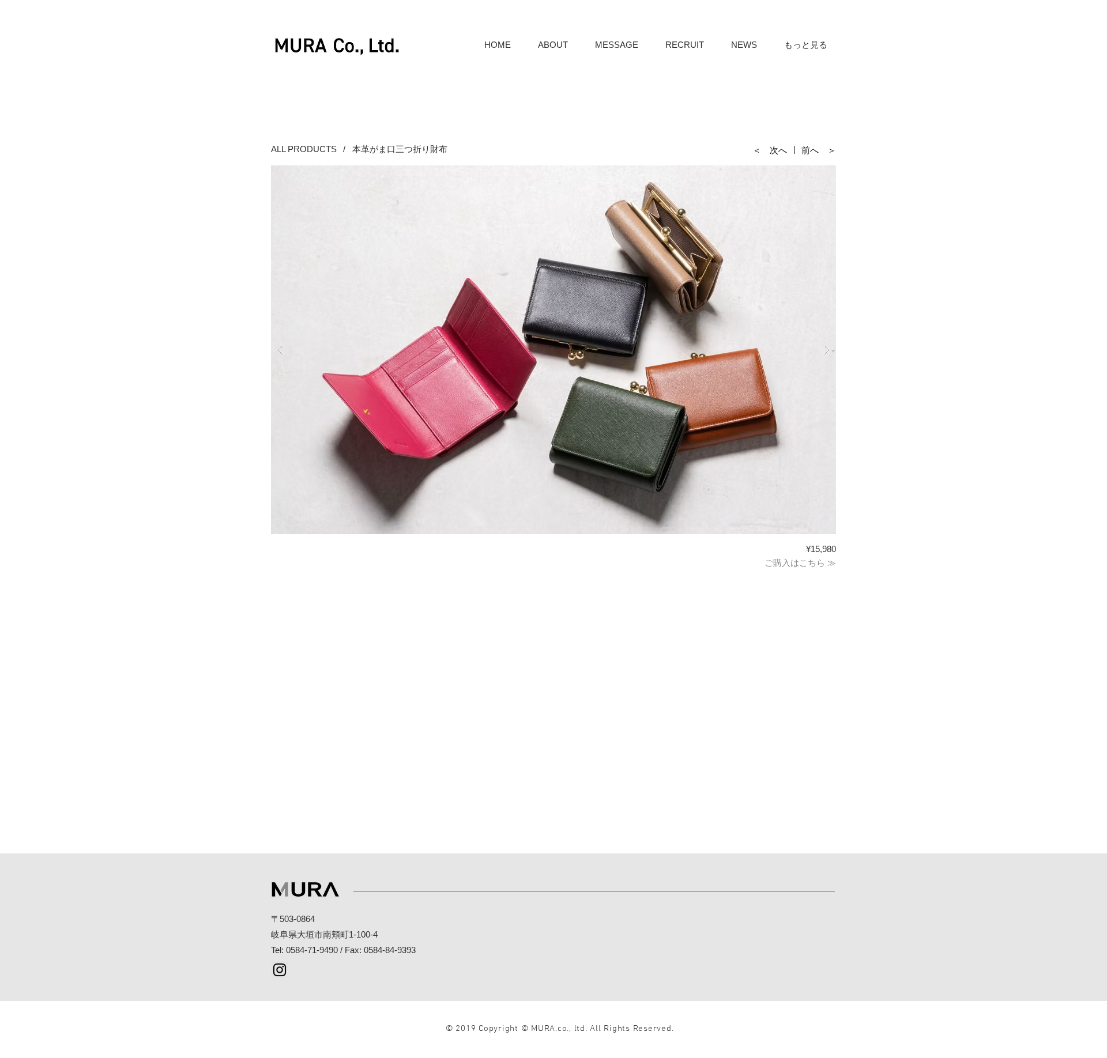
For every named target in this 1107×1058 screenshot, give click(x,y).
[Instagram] (279, 969)
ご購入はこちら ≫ (800, 563)
